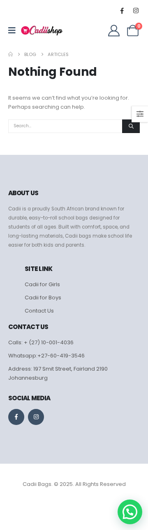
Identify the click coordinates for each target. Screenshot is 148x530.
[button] (130, 512)
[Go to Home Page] (10, 54)
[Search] (131, 126)
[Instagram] (135, 10)
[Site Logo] (41, 30)
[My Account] (114, 30)
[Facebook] (122, 10)
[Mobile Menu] (14, 30)
